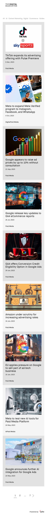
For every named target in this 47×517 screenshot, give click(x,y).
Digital (26, 19)
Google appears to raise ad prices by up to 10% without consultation (21, 163)
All (4, 19)
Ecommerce (33, 19)
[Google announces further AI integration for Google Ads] (23, 451)
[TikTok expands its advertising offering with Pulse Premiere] (23, 38)
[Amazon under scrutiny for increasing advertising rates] (23, 297)
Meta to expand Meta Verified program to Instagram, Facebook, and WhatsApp (22, 109)
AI (6, 19)
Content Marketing (15, 19)
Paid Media (9, 68)
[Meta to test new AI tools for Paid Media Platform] (23, 401)
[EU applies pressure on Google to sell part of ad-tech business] (23, 347)
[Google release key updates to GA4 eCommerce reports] (23, 196)
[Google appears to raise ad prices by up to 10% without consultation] (23, 142)
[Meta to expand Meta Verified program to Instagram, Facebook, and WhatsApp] (23, 88)
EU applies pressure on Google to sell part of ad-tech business (23, 368)
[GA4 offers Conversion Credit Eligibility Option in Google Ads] (23, 246)
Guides (41, 19)
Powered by (34, 512)
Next (33, 496)
